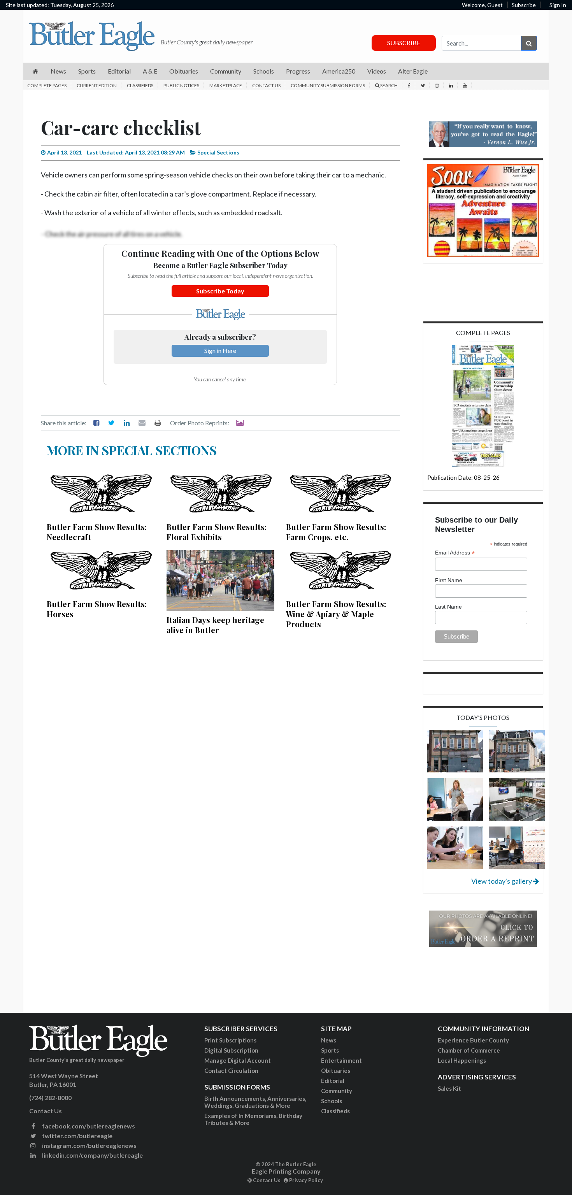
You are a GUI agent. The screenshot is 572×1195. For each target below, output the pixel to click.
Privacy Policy (305, 1180)
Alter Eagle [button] (413, 71)
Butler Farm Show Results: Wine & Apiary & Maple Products (336, 613)
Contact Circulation (231, 1070)
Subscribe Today (220, 291)
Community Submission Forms (328, 85)
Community (336, 1090)
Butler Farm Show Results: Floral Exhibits (217, 531)
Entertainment (341, 1060)
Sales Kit (449, 1088)
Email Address (455, 552)
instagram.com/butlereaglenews (89, 1145)
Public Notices (181, 85)
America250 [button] (338, 71)
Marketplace (225, 85)
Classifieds (140, 85)
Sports (330, 1050)
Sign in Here (220, 350)
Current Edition (97, 85)
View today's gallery (502, 881)
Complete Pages (47, 85)
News (328, 1040)
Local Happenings (462, 1060)
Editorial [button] (119, 71)
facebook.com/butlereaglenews (88, 1126)
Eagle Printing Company (286, 1171)
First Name (448, 580)
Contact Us (266, 85)
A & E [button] (150, 71)
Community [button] (225, 71)
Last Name (448, 607)
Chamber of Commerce (469, 1050)
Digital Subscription (231, 1050)
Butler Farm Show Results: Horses (97, 608)
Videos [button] (376, 71)
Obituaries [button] (183, 71)
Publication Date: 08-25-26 (463, 477)
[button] (36, 71)
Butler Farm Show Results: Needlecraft (97, 531)
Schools (331, 1100)
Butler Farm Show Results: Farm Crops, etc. (336, 531)
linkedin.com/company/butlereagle (92, 1155)
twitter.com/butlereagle (76, 1135)
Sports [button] (87, 71)
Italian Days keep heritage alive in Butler (215, 624)
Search (388, 85)
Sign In (557, 5)
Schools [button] (263, 71)
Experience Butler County (473, 1040)
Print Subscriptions (230, 1040)
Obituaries (335, 1070)
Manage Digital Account (237, 1060)
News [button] (58, 71)
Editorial (332, 1080)
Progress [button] (298, 71)
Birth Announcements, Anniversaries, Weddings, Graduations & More (255, 1102)
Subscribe (524, 5)
